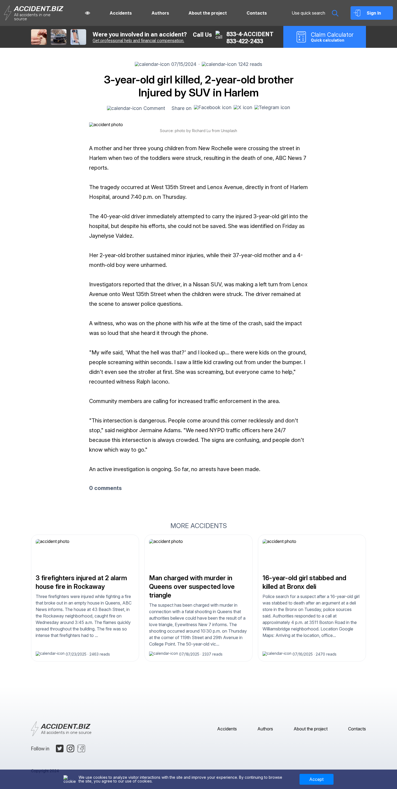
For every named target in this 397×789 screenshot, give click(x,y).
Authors (160, 13)
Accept (316, 779)
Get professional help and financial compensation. (138, 40)
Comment (154, 108)
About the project (208, 13)
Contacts (257, 13)
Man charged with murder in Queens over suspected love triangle (192, 586)
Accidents (121, 13)
